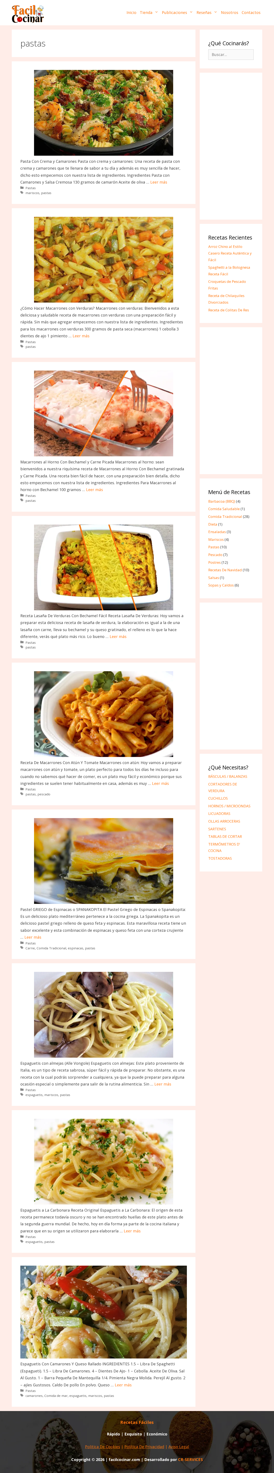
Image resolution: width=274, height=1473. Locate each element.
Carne (30, 948)
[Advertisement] (231, 146)
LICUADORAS (219, 813)
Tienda (146, 12)
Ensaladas (217, 531)
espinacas (75, 948)
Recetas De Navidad (225, 569)
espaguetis (34, 1095)
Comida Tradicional (51, 948)
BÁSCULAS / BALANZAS (227, 776)
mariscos (32, 193)
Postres (214, 562)
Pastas (30, 188)
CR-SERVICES (190, 1459)
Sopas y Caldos (221, 585)
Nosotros (229, 12)
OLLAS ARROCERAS (224, 821)
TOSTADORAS (220, 858)
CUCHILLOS (218, 798)
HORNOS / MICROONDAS (229, 806)
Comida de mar (56, 1395)
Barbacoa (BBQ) (221, 501)
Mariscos (216, 539)
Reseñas (204, 12)
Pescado (215, 554)
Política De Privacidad (144, 1446)
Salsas (213, 577)
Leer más (158, 182)
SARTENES (217, 828)
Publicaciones (174, 12)
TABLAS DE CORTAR (225, 836)
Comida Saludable (224, 508)
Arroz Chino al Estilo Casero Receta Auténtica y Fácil (230, 253)
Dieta (212, 524)
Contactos (251, 12)
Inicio (131, 12)
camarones (34, 1395)
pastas (46, 193)
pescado (43, 794)
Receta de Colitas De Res (228, 310)
